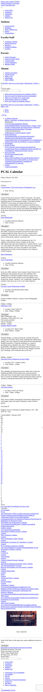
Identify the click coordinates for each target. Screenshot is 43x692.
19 (1, 467)
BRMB (17, 605)
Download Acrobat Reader (9, 647)
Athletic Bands (19, 598)
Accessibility (9, 674)
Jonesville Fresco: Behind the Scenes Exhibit (15, 359)
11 (1, 453)
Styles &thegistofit (6, 217)
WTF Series (18, 521)
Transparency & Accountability (14, 672)
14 (1, 458)
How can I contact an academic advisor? (17, 101)
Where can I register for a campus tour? (17, 98)
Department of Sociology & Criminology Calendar (17, 542)
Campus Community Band (12, 607)
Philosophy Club (6, 306)
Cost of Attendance (11, 62)
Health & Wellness (11, 47)
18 (1, 465)
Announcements (33, 594)
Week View (11, 506)
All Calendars (5, 510)
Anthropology (9, 526)
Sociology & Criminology (16, 519)
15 (1, 460)
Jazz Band (24, 607)
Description (5, 194)
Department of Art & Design (10, 599)
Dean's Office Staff (11, 158)
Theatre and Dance (22, 127)
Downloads (5, 645)
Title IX (7, 676)
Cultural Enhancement (8, 571)
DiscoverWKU (8, 589)
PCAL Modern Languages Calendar (12, 546)
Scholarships (9, 143)
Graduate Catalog (25, 133)
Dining (7, 31)
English (15, 124)
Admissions (8, 14)
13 (1, 456)
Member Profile (10, 64)
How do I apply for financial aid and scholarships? (21, 96)
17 (1, 463)
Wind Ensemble (25, 605)
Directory (8, 45)
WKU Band (4, 596)
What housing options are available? (16, 99)
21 (1, 470)
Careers (7, 678)
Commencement (18, 154)
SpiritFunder (9, 78)
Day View (4, 506)
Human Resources (10, 43)
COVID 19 (4, 553)
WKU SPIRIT (9, 80)
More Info (11, 5)
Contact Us (8, 681)
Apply (3, 5)
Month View (19, 506)
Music (14, 125)
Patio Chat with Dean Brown (26, 158)
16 (1, 461)
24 (1, 476)
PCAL (7, 112)
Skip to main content (7, 1)
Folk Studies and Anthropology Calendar (14, 522)
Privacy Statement (10, 685)
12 (1, 454)
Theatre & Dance (29, 519)
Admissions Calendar (7, 585)
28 (1, 483)
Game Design (5, 556)
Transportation (9, 33)
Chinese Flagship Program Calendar (12, 560)
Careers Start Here (16, 138)
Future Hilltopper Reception (25, 589)
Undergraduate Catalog (12, 133)
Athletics (7, 16)
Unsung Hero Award (16, 149)
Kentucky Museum (7, 592)
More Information (6, 254)
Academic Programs (11, 118)
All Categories (5, 513)
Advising (8, 136)
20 (1, 469)
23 (1, 474)
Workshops (24, 594)
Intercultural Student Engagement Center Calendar (17, 564)
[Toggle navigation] (1, 115)
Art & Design (9, 124)
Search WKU (6, 89)
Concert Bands (29, 598)
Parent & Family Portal (12, 59)
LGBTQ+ (13, 565)
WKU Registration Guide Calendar (12, 538)
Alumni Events (9, 74)
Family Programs (10, 57)
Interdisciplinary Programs (23, 129)
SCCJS (12, 513)
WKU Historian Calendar (9, 535)
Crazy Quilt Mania (7, 260)
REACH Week (9, 521)
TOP (14, 589)
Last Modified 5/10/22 (8, 690)
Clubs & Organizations (20, 140)
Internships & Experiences (19, 136)
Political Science (21, 125)
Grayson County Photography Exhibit (13, 286)
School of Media (6, 581)
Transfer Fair (27, 590)
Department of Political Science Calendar (14, 531)
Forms (29, 147)
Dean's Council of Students (31, 142)
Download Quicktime (25, 647)
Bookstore (8, 28)
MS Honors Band (33, 607)
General (32, 513)
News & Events (10, 152)
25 (1, 478)
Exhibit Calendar (6, 528)
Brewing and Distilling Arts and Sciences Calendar (17, 567)
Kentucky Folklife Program (23, 524)
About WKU (9, 10)
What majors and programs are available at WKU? (21, 94)
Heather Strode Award (30, 149)
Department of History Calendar (11, 549)
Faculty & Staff (9, 145)
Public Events (33, 547)
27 (1, 481)
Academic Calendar (11, 41)
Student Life (9, 17)
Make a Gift (8, 76)
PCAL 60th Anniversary (22, 513)
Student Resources (10, 134)
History (20, 124)
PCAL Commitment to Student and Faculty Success (23, 150)
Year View (26, 506)
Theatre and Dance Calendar (10, 578)
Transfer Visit (19, 590)
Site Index (8, 683)
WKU (7, 110)
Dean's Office (9, 156)
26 (1, 479)
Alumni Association (11, 73)
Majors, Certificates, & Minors (14, 120)
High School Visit (9, 590)
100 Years (12, 608)
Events (10, 154)
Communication (10, 515)
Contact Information (11, 167)
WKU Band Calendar (8, 603)
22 (1, 472)
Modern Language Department (19, 547)
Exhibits (17, 530)
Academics (8, 12)
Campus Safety (9, 26)
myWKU (8, 49)
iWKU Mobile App (11, 29)
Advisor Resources (21, 147)
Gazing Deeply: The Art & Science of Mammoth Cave (18, 187)
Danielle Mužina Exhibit (8, 325)
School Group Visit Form (16, 159)
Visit (6, 5)
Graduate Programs (30, 120)
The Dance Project (7, 387)
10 (1, 451)
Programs (18, 594)
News (6, 154)
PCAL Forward (10, 147)
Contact (7, 165)
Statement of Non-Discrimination (15, 680)
